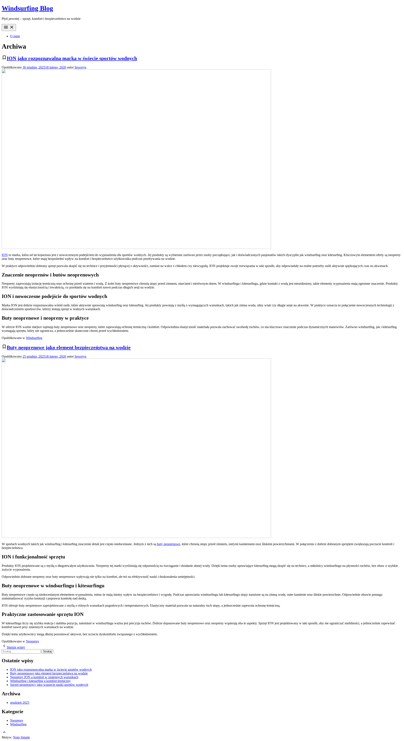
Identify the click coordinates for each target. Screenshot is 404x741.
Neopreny (32, 641)
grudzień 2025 (19, 702)
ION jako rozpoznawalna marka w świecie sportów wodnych (72, 58)
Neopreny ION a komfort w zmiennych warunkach (44, 677)
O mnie (15, 36)
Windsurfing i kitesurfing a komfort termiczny (40, 681)
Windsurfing (34, 338)
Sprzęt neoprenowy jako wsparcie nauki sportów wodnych (49, 684)
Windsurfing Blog (27, 8)
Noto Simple (21, 737)
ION (5, 255)
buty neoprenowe (168, 544)
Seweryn (80, 67)
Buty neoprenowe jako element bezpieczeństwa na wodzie (69, 347)
